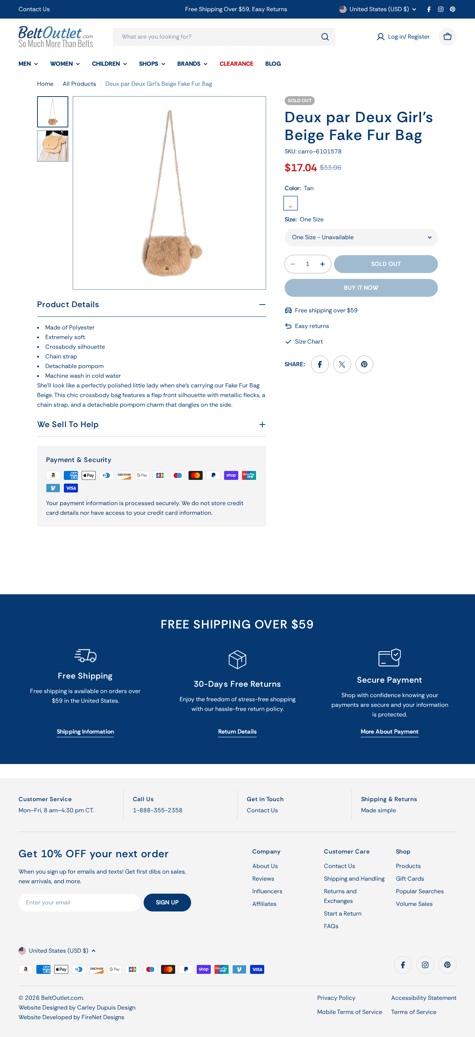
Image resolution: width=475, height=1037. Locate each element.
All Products (79, 84)
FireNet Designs (103, 1017)
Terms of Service (413, 1012)
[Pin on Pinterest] (364, 364)
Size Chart (309, 341)
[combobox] (224, 37)
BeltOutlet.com (62, 998)
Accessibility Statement (423, 998)
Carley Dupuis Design (106, 1007)
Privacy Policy (336, 998)
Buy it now (361, 288)
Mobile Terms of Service (349, 1012)
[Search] (325, 36)
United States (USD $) (379, 9)
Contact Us (34, 9)
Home (45, 84)
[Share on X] (342, 364)
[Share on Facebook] (320, 364)
